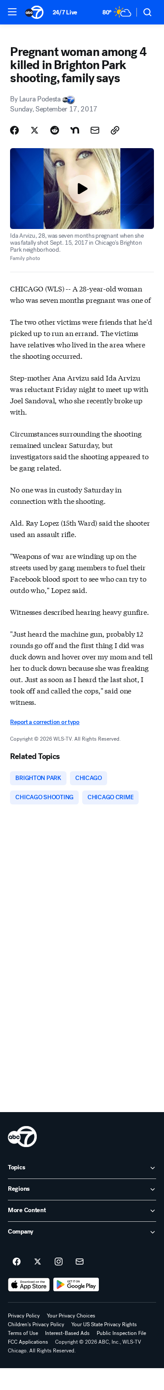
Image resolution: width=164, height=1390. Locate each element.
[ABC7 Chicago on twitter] (37, 1262)
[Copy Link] (115, 130)
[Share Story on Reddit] (54, 130)
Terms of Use (23, 1333)
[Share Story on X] (34, 130)
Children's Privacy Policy (36, 1324)
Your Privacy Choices (71, 1315)
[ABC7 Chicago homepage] (34, 12)
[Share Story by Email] (94, 130)
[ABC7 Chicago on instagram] (58, 1262)
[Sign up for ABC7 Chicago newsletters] (79, 1262)
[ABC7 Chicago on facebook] (16, 1262)
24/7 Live (64, 12)
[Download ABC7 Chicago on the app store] (29, 1285)
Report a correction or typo (44, 722)
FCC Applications (28, 1342)
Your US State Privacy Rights (104, 1324)
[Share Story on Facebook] (14, 130)
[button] (12, 12)
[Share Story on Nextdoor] (74, 130)
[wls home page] (22, 1136)
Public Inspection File (121, 1333)
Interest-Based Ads (67, 1333)
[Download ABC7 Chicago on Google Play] (76, 1285)
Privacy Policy (24, 1315)
